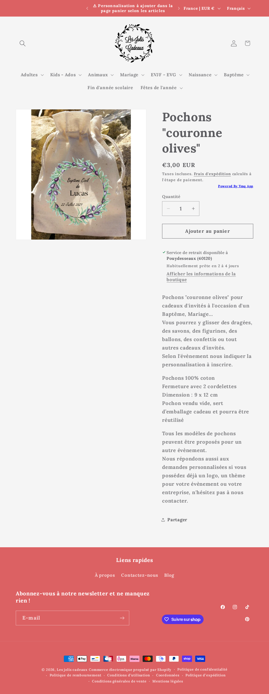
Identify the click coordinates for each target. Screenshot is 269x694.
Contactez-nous (139, 575)
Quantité (171, 196)
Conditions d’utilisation (128, 675)
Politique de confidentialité (202, 669)
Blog (169, 575)
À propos (105, 575)
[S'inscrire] (122, 618)
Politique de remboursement (75, 675)
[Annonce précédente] (87, 8)
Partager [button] (177, 520)
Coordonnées (167, 675)
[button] (23, 43)
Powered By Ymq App (235, 186)
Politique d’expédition (205, 675)
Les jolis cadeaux (72, 669)
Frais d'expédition (212, 173)
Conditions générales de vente (119, 681)
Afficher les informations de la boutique (201, 276)
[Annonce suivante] (179, 8)
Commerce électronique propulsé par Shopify (130, 669)
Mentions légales (167, 681)
